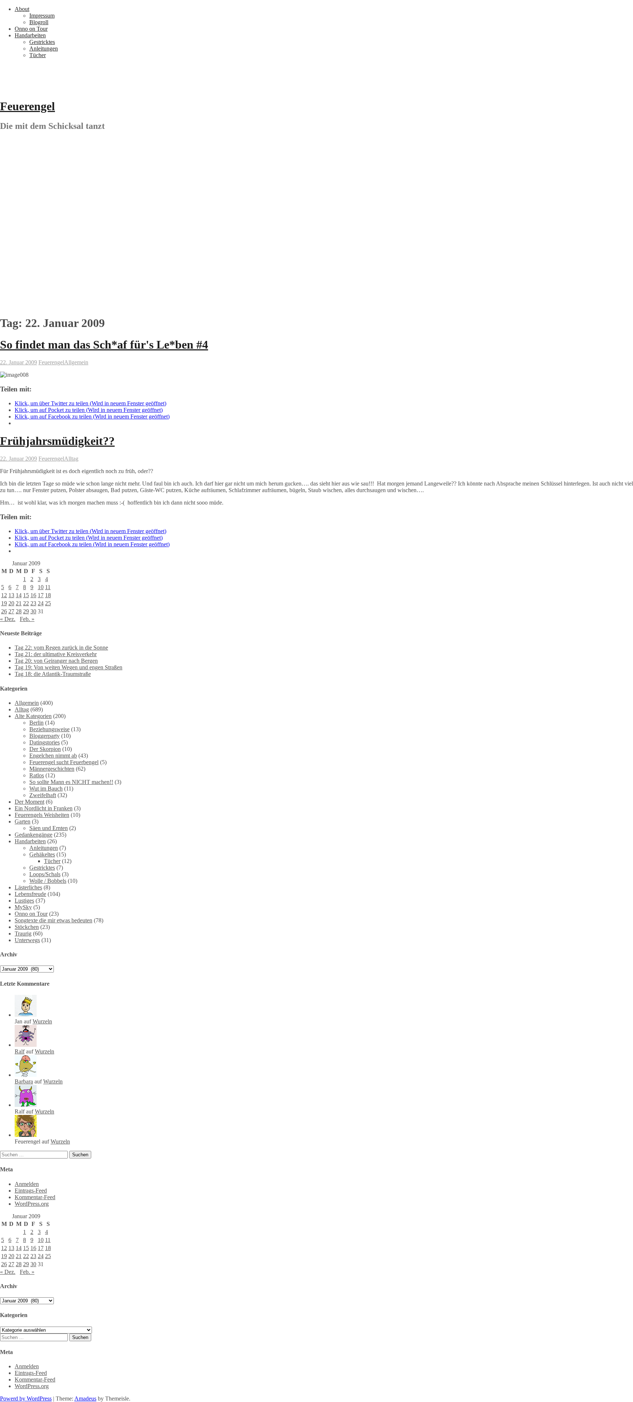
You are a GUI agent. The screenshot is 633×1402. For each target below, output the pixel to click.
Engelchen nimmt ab (53, 755)
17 (41, 595)
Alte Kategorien (33, 716)
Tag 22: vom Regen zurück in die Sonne (61, 647)
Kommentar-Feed (35, 1197)
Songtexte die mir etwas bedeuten (53, 920)
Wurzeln (42, 1021)
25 (48, 603)
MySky (23, 907)
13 (11, 595)
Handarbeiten (30, 35)
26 (4, 611)
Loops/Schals (44, 874)
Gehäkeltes (42, 854)
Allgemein (76, 362)
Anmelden (27, 1184)
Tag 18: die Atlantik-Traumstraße (53, 674)
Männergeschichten (51, 769)
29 (26, 611)
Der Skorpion (45, 749)
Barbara (24, 1081)
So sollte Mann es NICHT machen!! (71, 782)
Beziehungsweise (49, 729)
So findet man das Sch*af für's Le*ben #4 (104, 344)
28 (19, 611)
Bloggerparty (44, 736)
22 (26, 603)
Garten (22, 821)
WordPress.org (32, 1204)
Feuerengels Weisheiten (42, 815)
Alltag (71, 458)
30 (33, 611)
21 (19, 603)
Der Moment (29, 802)
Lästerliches (28, 887)
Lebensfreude (30, 894)
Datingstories (44, 742)
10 (41, 587)
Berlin (36, 722)
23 (33, 603)
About (22, 9)
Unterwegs (27, 940)
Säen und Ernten (48, 828)
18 (48, 595)
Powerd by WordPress (26, 1398)
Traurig (23, 933)
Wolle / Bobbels (47, 881)
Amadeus (85, 1398)
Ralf (20, 1051)
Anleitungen (43, 48)
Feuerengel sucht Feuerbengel (64, 762)
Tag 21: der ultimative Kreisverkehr (56, 654)
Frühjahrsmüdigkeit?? (57, 440)
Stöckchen (27, 927)
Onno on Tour (31, 29)
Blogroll (38, 22)
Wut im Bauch (46, 788)
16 (33, 595)
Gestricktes (42, 42)
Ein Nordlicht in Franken (44, 808)
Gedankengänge (33, 835)
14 (19, 595)
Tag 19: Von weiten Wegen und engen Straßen (68, 667)
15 (26, 595)
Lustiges (24, 900)
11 (48, 587)
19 (4, 603)
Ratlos (36, 775)
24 (41, 603)
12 (4, 595)
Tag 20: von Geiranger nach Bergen (56, 661)
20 (11, 603)
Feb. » (27, 619)
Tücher (37, 55)
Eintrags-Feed (31, 1190)
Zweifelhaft (42, 795)
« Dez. (7, 619)
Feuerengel (27, 106)
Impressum (42, 15)
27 (11, 611)
